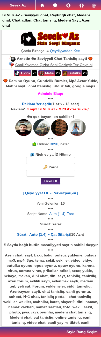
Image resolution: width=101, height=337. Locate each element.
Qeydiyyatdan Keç (65, 51)
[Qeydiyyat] (94, 5)
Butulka (74, 73)
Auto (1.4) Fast (61, 214)
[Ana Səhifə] (42, 5)
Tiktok (24, 73)
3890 (54, 144)
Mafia (49, 73)
